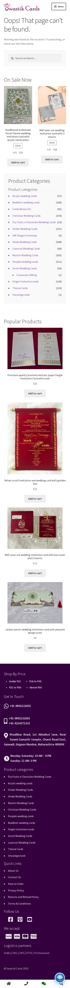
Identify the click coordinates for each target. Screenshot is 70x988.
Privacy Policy (16, 890)
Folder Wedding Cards (24, 228)
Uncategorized (21, 294)
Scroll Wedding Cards (24, 268)
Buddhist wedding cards (26, 202)
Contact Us (14, 877)
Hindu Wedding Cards (24, 242)
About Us (13, 870)
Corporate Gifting (26, 275)
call (26, 984)
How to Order (16, 883)
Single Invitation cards (25, 281)
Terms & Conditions (19, 903)
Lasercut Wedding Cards (26, 248)
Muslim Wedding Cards (25, 255)
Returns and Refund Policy (23, 897)
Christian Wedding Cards (26, 215)
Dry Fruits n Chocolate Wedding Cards (34, 222)
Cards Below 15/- (22, 209)
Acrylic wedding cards (24, 196)
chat (43, 984)
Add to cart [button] (18, 162)
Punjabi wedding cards (25, 261)
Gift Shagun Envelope (24, 235)
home (9, 984)
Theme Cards (20, 288)
